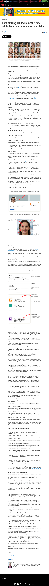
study (12, 137)
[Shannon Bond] (10, 565)
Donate (45, 1)
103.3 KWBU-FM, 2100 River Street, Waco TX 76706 (21, 579)
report (25, 482)
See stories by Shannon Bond (19, 568)
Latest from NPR (4, 19)
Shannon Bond (7, 31)
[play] (2, 4)
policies (26, 161)
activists (19, 97)
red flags (19, 87)
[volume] (5, 5)
